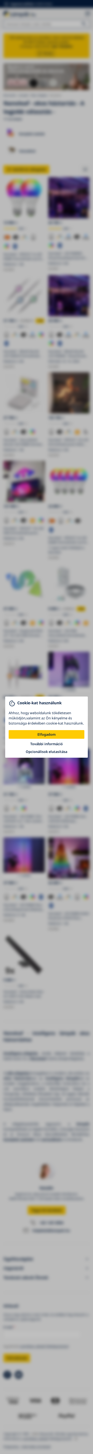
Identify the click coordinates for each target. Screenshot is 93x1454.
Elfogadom (46, 734)
